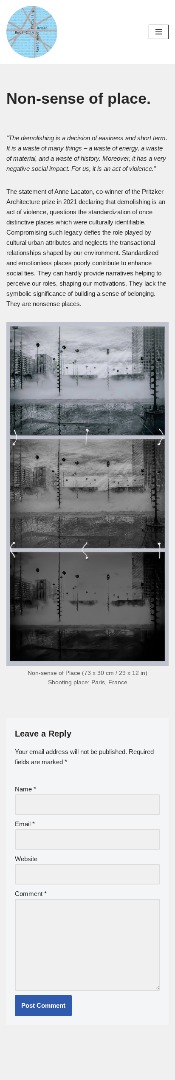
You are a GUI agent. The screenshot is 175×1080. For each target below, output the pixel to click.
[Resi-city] (31, 32)
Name (25, 789)
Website (26, 858)
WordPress (115, 1071)
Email (25, 824)
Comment (31, 893)
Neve (52, 1071)
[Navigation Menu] (159, 32)
